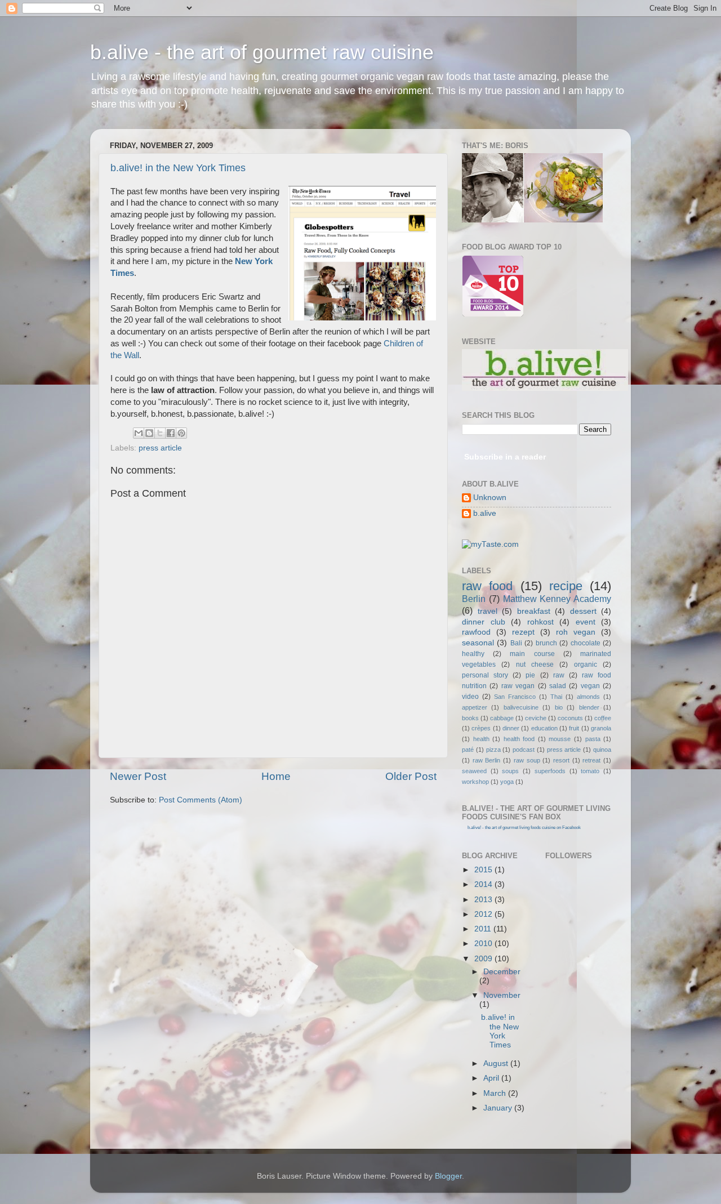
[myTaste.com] (490, 544)
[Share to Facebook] (170, 433)
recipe (565, 586)
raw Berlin (487, 760)
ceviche (535, 718)
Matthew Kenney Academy (557, 599)
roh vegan (575, 632)
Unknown (489, 497)
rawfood (476, 632)
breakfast (533, 611)
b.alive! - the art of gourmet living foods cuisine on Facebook (524, 827)
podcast (524, 749)
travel (487, 611)
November (501, 995)
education (544, 728)
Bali (516, 643)
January (498, 1108)
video (470, 697)
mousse (560, 738)
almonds (588, 696)
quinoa (602, 749)
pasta (592, 738)
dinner (510, 728)
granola (601, 728)
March (495, 1093)
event (585, 622)
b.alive (484, 513)
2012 (484, 914)
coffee (602, 718)
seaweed (474, 771)
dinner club (483, 622)
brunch (546, 643)
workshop (475, 781)
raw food (487, 586)
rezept (523, 632)
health (481, 738)
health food (519, 738)
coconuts (570, 718)
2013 (484, 899)
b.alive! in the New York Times (178, 167)
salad (557, 686)
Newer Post (138, 776)
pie (530, 675)
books (470, 718)
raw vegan (518, 686)
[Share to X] (160, 433)
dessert (583, 611)
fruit (574, 728)
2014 (484, 884)
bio (559, 707)
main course (532, 654)
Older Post (411, 776)
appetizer (474, 707)
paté (468, 749)
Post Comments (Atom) (200, 800)
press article (160, 448)
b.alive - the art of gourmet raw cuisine (262, 52)
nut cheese (535, 664)
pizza (493, 749)
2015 (484, 870)
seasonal (478, 643)
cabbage (502, 718)
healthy (473, 654)
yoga (507, 781)
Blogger (448, 1176)
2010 (484, 943)
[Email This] (138, 433)
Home (276, 776)
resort (561, 760)
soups (510, 771)
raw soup (527, 760)
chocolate (585, 643)
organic (585, 664)
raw (558, 675)
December (501, 971)
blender (589, 707)
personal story (485, 675)
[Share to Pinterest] (181, 433)
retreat (591, 760)
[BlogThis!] (149, 433)
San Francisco (515, 696)
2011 (483, 929)
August (496, 1063)
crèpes (481, 728)
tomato (590, 771)
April (492, 1078)
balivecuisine (521, 707)
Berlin (474, 599)
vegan (590, 686)
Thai (556, 696)
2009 (484, 959)
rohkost (540, 622)
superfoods (550, 771)
